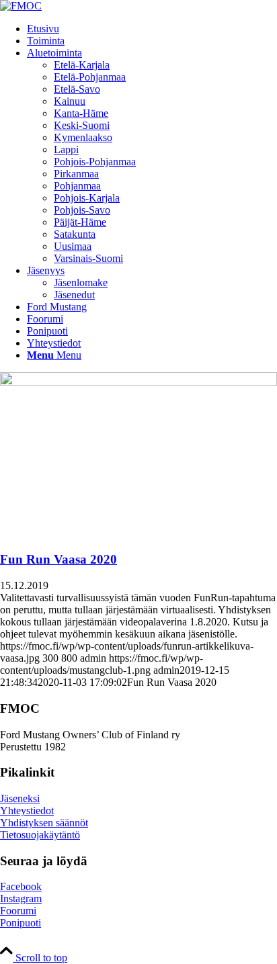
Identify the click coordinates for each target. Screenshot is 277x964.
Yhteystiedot (27, 810)
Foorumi (18, 910)
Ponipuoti (20, 922)
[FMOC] (21, 5)
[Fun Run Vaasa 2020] (138, 382)
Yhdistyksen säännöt (44, 822)
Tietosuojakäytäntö (40, 834)
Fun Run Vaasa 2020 (58, 559)
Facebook (21, 886)
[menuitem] (152, 29)
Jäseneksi (20, 798)
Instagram (21, 898)
